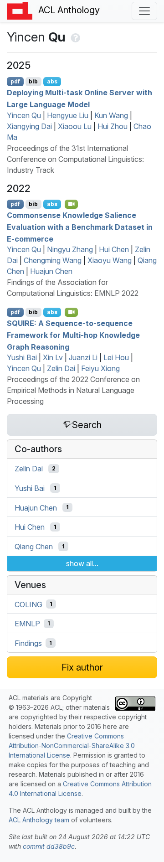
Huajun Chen (51, 271)
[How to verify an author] (74, 37)
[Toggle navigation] (144, 11)
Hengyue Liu (67, 115)
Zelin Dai (61, 368)
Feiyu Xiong (100, 368)
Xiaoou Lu (75, 126)
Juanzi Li (83, 357)
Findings (28, 643)
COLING (28, 604)
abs (52, 81)
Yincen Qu (24, 115)
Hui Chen (114, 249)
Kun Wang (111, 115)
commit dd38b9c (49, 846)
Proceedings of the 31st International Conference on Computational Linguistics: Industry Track (75, 159)
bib (33, 81)
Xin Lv (53, 357)
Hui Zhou (112, 126)
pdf (15, 81)
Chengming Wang (53, 260)
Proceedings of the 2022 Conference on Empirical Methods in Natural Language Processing (73, 390)
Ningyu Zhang (70, 249)
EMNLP (27, 623)
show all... (82, 563)
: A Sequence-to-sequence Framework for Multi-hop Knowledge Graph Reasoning (73, 335)
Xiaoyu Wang (109, 260)
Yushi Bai (22, 357)
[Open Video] (71, 204)
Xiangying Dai (29, 126)
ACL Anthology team (39, 820)
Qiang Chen (34, 546)
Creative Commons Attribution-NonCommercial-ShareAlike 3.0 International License (72, 745)
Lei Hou (116, 357)
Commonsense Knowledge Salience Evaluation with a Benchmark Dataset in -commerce (80, 227)
